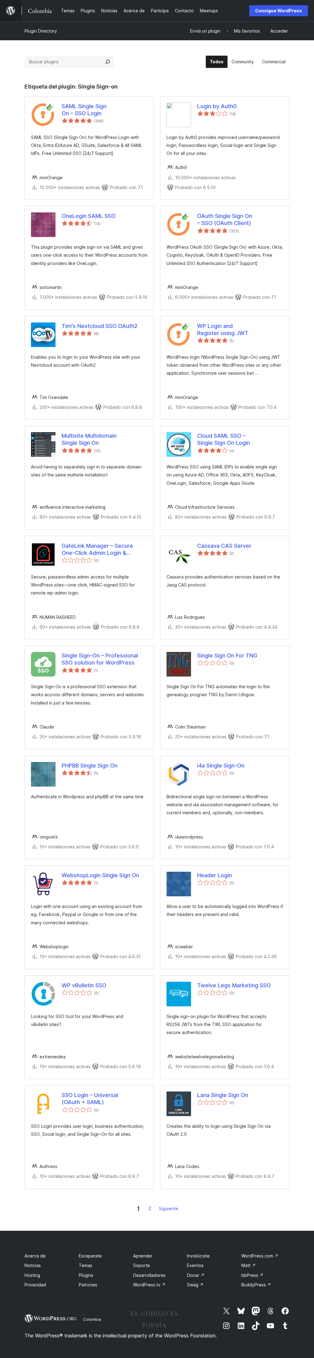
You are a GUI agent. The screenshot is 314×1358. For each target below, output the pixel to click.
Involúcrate (198, 1255)
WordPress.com (259, 1255)
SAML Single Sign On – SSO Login (84, 109)
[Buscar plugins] (107, 62)
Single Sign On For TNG (227, 655)
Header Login (214, 875)
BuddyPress (256, 1284)
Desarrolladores (149, 1275)
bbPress (252, 1275)
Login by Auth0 (217, 106)
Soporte (141, 1265)
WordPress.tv (149, 1284)
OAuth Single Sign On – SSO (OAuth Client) (224, 219)
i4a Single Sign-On (220, 765)
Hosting (32, 1275)
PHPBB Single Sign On (89, 765)
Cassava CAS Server (224, 546)
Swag (195, 1284)
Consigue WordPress (278, 10)
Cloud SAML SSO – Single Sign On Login (223, 439)
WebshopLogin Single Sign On (100, 875)
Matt (248, 1265)
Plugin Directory (41, 31)
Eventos (195, 1265)
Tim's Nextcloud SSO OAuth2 (99, 326)
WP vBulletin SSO (84, 985)
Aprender (142, 1255)
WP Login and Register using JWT (222, 329)
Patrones (88, 1284)
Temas (85, 1265)
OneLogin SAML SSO (89, 216)
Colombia (92, 1319)
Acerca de (35, 1255)
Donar (196, 1275)
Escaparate (90, 1255)
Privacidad (35, 1284)
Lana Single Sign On (222, 1095)
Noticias (33, 1265)
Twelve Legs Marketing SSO (234, 985)
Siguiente (168, 1208)
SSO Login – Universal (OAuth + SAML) (90, 1098)
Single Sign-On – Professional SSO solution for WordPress (100, 659)
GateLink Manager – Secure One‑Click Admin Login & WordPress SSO (97, 550)
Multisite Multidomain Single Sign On (89, 439)
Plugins (86, 1275)
